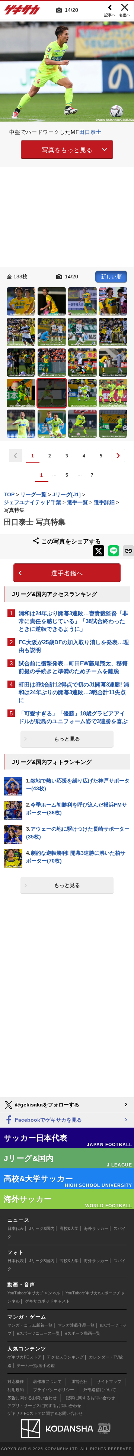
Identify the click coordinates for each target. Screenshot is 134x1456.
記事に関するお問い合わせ (90, 1398)
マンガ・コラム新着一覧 (29, 1325)
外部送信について (99, 1389)
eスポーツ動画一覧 (82, 1333)
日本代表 (15, 1228)
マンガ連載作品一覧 (76, 1325)
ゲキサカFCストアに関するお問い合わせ (45, 1413)
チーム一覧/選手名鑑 (36, 1365)
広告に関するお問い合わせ (32, 1398)
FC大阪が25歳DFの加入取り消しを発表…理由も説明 (74, 646)
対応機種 (15, 1381)
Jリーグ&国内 (41, 1228)
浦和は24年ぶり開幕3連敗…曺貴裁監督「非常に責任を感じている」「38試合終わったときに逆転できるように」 (73, 621)
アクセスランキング (65, 1357)
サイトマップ (109, 1381)
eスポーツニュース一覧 (38, 1333)
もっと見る (67, 739)
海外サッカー (96, 1228)
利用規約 (15, 1389)
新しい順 (111, 276)
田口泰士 (90, 132)
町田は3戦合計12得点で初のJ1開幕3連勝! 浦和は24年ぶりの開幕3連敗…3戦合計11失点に (74, 692)
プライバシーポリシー (53, 1389)
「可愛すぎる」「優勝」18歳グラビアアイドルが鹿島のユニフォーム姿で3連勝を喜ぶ (73, 717)
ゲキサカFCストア (24, 1357)
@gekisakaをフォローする (46, 1105)
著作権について (47, 1381)
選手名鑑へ (67, 573)
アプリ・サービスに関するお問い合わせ (44, 1405)
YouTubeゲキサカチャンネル (33, 1293)
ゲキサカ (22, 12)
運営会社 (79, 1381)
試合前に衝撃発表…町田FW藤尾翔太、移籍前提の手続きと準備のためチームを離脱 (73, 667)
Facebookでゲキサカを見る (47, 1120)
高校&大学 (69, 1228)
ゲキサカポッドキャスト (47, 1301)
